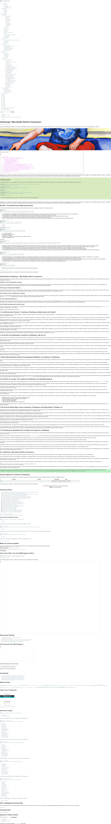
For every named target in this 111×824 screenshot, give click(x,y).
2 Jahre (3, 95)
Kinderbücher (7, 42)
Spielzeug (4, 14)
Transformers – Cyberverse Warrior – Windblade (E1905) (10, 223)
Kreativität (16, 687)
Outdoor (6, 31)
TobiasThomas (3, 720)
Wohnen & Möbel (8, 7)
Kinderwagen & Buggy (9, 48)
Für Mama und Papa (8, 59)
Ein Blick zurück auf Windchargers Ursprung (11, 159)
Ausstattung (4, 3)
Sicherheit (50, 687)
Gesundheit (95, 685)
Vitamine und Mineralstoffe (12, 67)
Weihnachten (75, 687)
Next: (11, 514)
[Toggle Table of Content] (1, 154)
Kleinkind (6, 5)
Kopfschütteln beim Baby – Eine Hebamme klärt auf (12, 637)
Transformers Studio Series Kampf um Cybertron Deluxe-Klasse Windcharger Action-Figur (16, 212)
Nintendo (8, 23)
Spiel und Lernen (5, 772)
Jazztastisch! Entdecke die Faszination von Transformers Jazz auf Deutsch (15, 498)
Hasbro (8, 19)
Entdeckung (34, 685)
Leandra (1, 124)
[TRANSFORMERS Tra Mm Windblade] (8, 265)
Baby (6, 4)
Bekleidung (4, 8)
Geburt (8, 85)
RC (5, 33)
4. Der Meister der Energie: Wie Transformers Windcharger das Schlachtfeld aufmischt (16, 167)
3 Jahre (3, 96)
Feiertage (69, 685)
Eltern (16, 685)
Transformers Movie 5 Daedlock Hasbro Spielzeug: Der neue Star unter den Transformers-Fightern (20, 492)
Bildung (11, 685)
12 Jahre (3, 104)
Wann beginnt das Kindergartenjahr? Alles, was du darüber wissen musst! (15, 640)
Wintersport (7, 37)
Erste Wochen (9, 73)
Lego (20, 687)
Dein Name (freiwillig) (4, 546)
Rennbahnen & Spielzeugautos (10, 34)
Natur (34, 687)
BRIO (8, 17)
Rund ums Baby (10, 71)
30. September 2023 (7, 124)
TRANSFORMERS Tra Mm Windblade (7, 266)
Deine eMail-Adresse (4, 548)
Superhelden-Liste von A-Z (7, 638)
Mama (6, 11)
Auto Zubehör (7, 45)
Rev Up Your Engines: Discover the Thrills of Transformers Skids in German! (16, 496)
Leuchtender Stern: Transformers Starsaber (10, 500)
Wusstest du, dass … (8, 92)
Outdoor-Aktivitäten (6, 716)
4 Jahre (3, 97)
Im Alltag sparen (10, 65)
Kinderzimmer (5, 13)
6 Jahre (3, 99)
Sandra (1, 741)
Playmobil (9, 24)
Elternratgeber (19, 685)
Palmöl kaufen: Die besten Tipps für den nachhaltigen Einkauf (13, 677)
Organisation (9, 66)
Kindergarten (105, 685)
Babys (6, 9)
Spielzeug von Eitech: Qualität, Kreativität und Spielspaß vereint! (15, 523)
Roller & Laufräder (8, 49)
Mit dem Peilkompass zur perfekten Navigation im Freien (12, 679)
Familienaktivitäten (5, 749)
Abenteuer (3, 685)
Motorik (6, 30)
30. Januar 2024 (5, 533)
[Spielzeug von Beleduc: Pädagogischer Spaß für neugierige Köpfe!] (12, 534)
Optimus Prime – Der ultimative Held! (9, 508)
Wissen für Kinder (5, 87)
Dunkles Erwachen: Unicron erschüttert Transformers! (12, 510)
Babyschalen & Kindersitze (10, 46)
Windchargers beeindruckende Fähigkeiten (11, 160)
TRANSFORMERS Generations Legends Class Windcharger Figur (12, 231)
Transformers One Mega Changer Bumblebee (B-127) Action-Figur (39, 480)
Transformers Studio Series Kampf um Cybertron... (9, 185)
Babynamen (9, 84)
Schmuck (6, 57)
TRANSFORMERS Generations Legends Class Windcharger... (12, 193)
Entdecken (30, 685)
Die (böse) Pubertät (10, 82)
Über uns (4, 821)
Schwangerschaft (8, 83)
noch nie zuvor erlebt (102, 381)
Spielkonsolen (7, 36)
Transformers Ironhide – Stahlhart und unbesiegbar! (11, 502)
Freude (75, 685)
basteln (9, 685)
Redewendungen (8, 90)
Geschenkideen (89, 685)
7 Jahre (3, 100)
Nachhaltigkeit (30, 687)
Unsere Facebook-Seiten (6, 109)
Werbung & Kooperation (4, 812)
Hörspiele (6, 41)
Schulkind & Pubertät (8, 76)
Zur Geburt (7, 53)
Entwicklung (42, 685)
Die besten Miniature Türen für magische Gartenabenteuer (13, 675)
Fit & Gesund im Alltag (11, 61)
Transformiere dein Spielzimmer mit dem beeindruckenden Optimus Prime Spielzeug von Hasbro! (20, 494)
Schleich (8, 25)
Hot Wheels (9, 20)
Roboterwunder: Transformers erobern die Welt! (11, 506)
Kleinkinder (9, 72)
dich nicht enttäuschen (28, 376)
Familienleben (60, 685)
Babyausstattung (10, 75)
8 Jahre (3, 101)
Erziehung (52, 685)
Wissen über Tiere (8, 91)
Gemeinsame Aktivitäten (11, 80)
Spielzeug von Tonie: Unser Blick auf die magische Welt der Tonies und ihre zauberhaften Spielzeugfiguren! (25, 531)
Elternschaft (25, 685)
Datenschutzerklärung (6, 820)
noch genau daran (34, 435)
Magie (25, 687)
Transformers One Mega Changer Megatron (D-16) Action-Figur (12, 254)
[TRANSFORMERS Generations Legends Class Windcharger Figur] (19, 192)
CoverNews (18, 823)
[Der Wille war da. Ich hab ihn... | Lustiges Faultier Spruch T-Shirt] (12, 555)
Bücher (3, 38)
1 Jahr (3, 94)
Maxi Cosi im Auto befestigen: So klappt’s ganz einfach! (12, 641)
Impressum (4, 819)
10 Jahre (3, 103)
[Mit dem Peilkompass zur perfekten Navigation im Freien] (11, 779)
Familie (56, 685)
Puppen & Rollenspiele (9, 32)
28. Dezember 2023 (5, 540)
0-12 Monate (4, 93)
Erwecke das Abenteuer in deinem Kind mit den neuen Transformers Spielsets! (16, 497)
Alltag (3, 723)
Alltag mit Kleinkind (10, 77)
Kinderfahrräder (7, 50)
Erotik (8, 60)
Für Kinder (7, 54)
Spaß (53, 687)
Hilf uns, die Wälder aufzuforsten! (8, 107)
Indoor (6, 27)
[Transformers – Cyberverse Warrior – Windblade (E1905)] (17, 187)
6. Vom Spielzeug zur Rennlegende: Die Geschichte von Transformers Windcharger (16, 169)
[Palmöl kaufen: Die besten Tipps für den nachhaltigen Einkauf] (12, 742)
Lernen (22, 687)
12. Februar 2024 (5, 525)
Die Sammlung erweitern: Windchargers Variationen (12, 161)
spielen (56, 687)
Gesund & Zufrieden (11, 81)
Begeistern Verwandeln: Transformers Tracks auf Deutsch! (13, 501)
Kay (1, 525)
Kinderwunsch (3, 687)
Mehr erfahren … (3, 807)
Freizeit (8, 62)
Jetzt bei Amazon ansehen (5, 186)
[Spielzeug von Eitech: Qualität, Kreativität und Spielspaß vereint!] (12, 519)
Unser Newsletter (5, 108)
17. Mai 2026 (8, 720)
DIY (13, 685)
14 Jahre (3, 105)
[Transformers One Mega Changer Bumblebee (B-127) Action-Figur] (13, 480)
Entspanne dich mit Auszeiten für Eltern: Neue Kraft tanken (13, 676)
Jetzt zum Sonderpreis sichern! (29, 464)
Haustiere (6, 89)
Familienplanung (64, 685)
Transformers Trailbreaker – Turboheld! (9, 507)
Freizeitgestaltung (5, 729)
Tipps (65, 687)
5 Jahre (3, 98)
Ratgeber (6, 43)
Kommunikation (11, 687)
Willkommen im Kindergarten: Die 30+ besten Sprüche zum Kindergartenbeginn (17, 639)
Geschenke (4, 52)
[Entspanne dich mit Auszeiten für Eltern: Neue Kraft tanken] (11, 721)
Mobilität (4, 44)
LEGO (8, 21)
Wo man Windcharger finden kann (10, 162)
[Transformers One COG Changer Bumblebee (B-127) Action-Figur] (13, 481)
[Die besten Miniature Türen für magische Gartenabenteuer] (11, 713)
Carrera (8, 18)
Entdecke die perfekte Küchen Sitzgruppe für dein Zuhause (13, 678)
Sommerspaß (7, 35)
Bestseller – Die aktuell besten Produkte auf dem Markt (11, 157)
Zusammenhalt (5, 737)
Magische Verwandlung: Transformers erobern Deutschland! (13, 503)
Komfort (8, 687)
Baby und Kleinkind (8, 70)
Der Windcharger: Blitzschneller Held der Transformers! (12, 170)
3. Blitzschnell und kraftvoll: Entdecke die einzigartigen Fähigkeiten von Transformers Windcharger (19, 166)
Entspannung (38, 685)
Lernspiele (6, 29)
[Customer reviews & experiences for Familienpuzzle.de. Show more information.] (7, 707)
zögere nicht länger (106, 306)
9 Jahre (3, 102)
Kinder (6, 10)
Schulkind (6, 6)
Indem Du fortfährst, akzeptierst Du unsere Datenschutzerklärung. (13, 549)
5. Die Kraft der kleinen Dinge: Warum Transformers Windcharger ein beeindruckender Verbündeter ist (19, 168)
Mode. (27, 687)
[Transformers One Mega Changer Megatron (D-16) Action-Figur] (12, 253)
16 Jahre (3, 106)
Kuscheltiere (7, 28)
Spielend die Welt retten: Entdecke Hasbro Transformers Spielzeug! (14, 493)
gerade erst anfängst (7, 296)
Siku (8, 26)
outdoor (36, 687)
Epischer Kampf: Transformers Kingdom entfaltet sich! (12, 509)
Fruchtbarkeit (78, 685)
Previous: (6, 513)
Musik (3, 51)
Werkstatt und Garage (11, 68)
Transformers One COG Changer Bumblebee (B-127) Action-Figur (39, 481)
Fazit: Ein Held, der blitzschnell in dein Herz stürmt (12, 163)
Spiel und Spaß (5, 734)
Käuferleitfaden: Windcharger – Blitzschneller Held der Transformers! (14, 158)
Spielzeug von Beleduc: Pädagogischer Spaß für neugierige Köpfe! (15, 538)
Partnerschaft (4, 733)
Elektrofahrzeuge (8, 47)
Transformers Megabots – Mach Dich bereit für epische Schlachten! (14, 495)
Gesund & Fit (9, 86)
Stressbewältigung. (5, 736)
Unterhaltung (70, 687)
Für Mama (6, 55)
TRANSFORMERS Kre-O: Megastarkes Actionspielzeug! (13, 505)
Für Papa (6, 56)
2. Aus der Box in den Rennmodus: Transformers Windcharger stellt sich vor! (15, 165)
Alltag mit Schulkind (11, 78)
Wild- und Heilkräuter (11, 69)
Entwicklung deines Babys (12, 74)
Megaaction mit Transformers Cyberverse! (10, 504)
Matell (8, 22)
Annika (1, 800)
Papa (5, 12)
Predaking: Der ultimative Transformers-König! (11, 499)
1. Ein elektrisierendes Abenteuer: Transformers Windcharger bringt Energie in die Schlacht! (17, 164)
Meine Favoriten (5, 156)
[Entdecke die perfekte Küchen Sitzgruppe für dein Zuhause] (11, 761)
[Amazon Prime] (3, 189)
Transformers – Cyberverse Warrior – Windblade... (9, 188)
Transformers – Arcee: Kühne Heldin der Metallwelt (11, 511)
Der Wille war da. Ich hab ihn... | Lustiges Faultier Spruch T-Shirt (12, 556)
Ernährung (46, 685)
